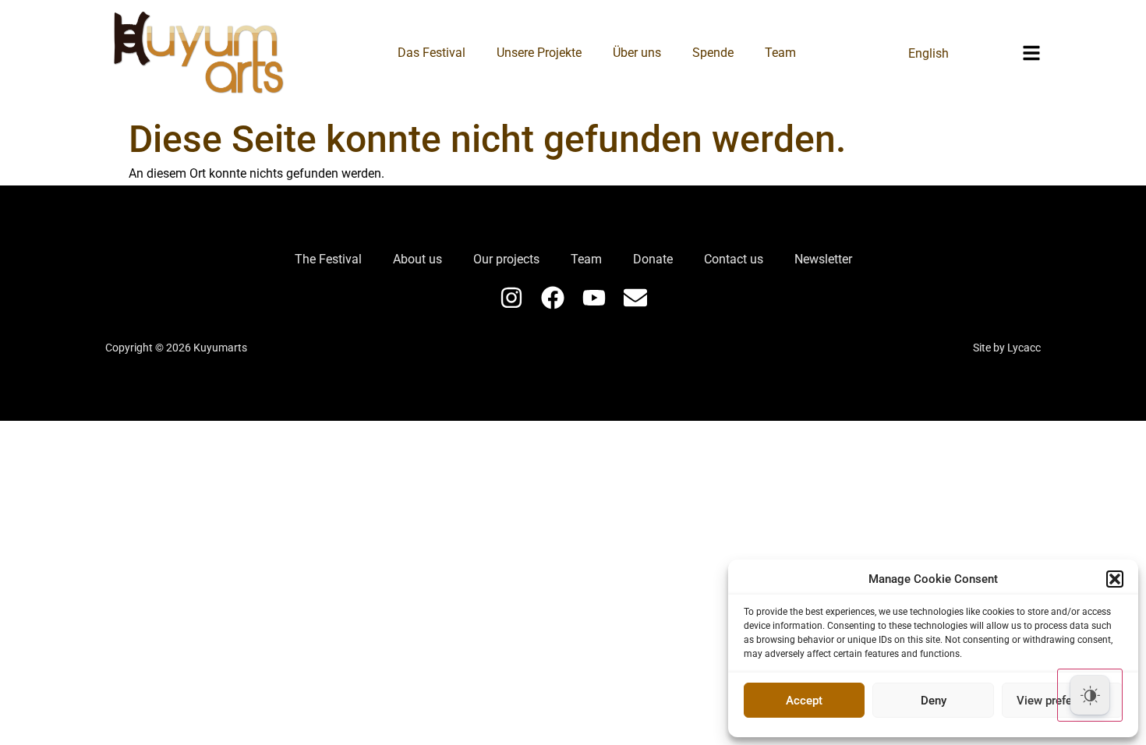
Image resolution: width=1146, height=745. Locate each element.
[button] (1115, 579)
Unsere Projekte (539, 52)
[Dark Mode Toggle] (1090, 695)
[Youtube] (594, 297)
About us (417, 259)
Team (780, 52)
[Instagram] (511, 297)
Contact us (733, 259)
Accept (804, 701)
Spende (713, 52)
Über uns (637, 52)
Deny (933, 701)
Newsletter (823, 259)
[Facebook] (552, 297)
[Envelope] (635, 297)
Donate (653, 259)
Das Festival (431, 52)
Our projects (506, 259)
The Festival (328, 259)
